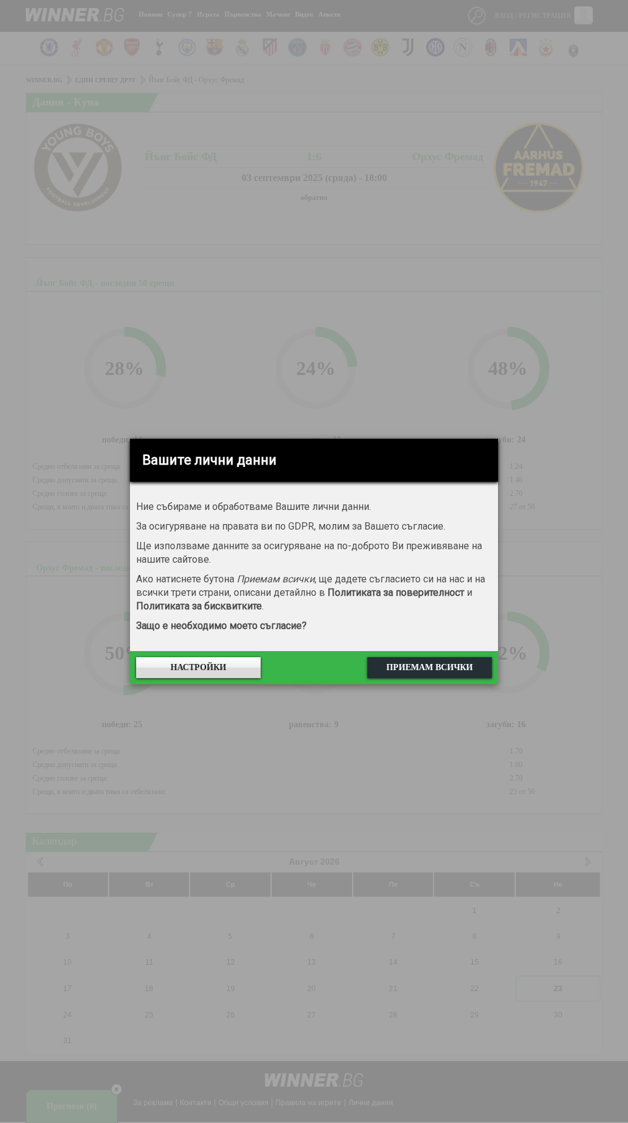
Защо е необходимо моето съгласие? (221, 625)
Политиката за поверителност (395, 592)
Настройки (198, 667)
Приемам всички (429, 667)
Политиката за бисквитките (199, 606)
